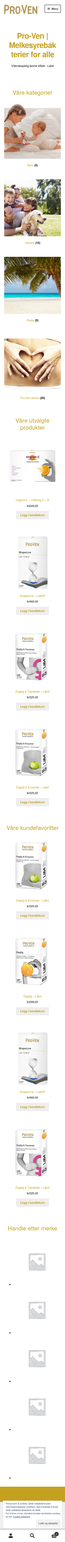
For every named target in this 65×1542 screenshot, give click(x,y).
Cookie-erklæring (21, 1516)
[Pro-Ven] (37, 1261)
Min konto (11, 1536)
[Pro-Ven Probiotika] (37, 1406)
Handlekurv (50, 1532)
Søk (32, 1536)
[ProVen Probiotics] (37, 1455)
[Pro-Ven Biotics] (37, 1310)
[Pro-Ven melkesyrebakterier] (37, 1358)
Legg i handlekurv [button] (32, 515)
